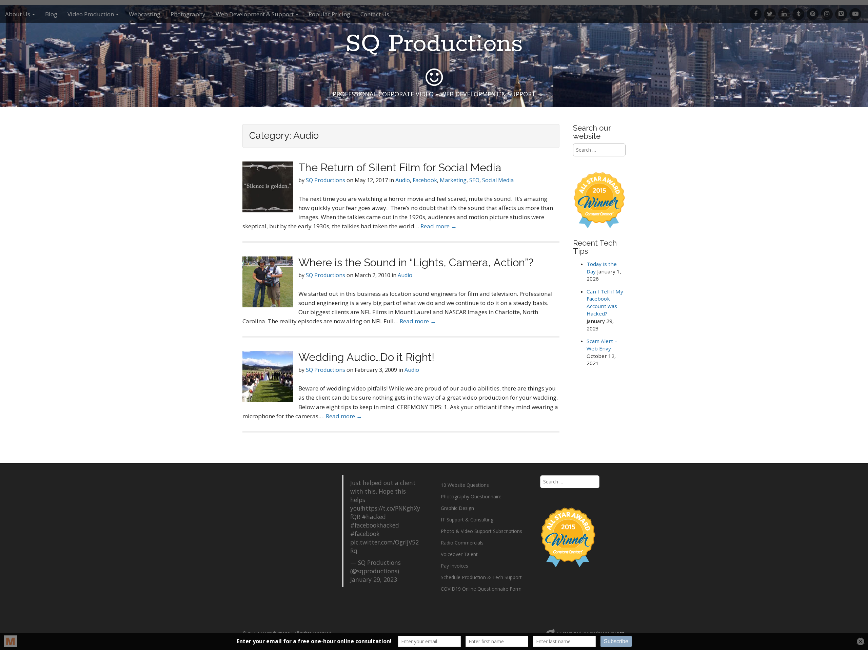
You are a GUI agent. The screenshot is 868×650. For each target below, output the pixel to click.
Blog (51, 14)
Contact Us (374, 14)
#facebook (364, 534)
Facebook (425, 180)
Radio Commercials (462, 542)
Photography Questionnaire (471, 496)
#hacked (374, 517)
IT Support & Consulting (467, 519)
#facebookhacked (374, 525)
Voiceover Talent (459, 554)
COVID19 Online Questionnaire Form (481, 589)
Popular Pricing (329, 14)
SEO (474, 180)
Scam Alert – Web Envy (602, 345)
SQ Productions (434, 44)
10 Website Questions (465, 485)
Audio (402, 180)
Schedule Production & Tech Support (481, 577)
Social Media (498, 180)
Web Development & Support (255, 14)
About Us (18, 14)
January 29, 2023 (373, 579)
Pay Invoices (454, 565)
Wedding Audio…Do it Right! (366, 357)
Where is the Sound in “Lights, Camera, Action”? (415, 262)
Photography (188, 14)
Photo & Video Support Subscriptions (481, 531)
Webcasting (144, 14)
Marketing (453, 180)
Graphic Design (457, 508)
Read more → (438, 226)
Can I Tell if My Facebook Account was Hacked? (605, 302)
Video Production (91, 14)
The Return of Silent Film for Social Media (399, 167)
